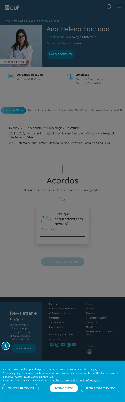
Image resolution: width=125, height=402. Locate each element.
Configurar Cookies (20, 388)
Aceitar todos (64, 388)
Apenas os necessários (100, 388)
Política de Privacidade (66, 380)
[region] (62, 381)
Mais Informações (90, 380)
